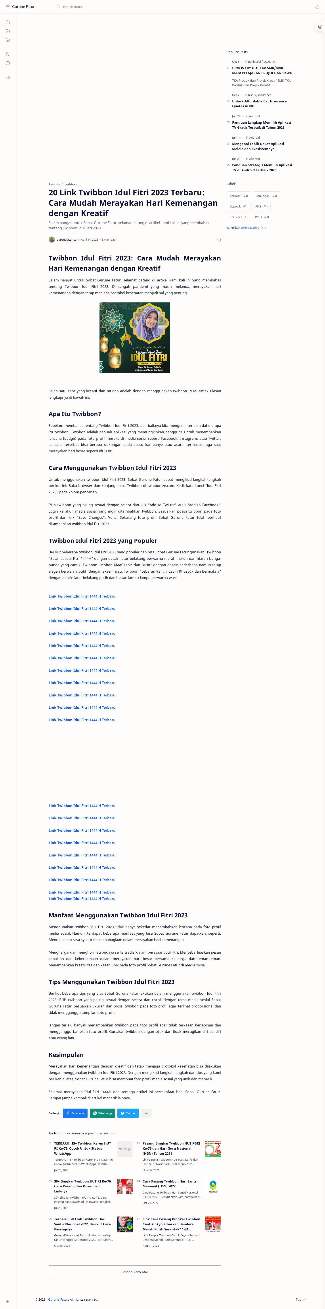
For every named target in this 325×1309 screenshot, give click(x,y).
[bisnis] (253, 95)
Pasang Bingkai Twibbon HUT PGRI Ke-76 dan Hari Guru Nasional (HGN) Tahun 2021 (171, 1148)
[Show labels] (248, 227)
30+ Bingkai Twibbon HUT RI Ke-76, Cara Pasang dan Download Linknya (83, 1186)
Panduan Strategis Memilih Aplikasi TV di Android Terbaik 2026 (262, 167)
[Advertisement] (115, 30)
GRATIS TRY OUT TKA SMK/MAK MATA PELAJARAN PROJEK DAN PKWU (262, 70)
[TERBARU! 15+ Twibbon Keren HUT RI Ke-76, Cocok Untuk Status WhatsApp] (125, 1149)
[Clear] (126, 6)
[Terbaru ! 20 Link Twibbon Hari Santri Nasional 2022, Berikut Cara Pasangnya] (125, 1224)
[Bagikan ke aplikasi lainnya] (146, 1113)
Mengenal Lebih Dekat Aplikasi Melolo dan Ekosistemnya (258, 146)
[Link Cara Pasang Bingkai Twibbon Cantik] (213, 1224)
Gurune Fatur (23, 6)
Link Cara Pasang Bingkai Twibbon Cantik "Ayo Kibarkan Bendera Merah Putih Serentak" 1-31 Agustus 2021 (171, 1224)
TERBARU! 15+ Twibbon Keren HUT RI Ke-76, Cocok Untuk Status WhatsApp (82, 1148)
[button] (317, 6)
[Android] (254, 116)
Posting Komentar (135, 1272)
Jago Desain (128, 1299)
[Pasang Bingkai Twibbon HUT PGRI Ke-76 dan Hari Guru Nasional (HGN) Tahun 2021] (213, 1149)
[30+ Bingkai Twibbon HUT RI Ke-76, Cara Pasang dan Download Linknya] (125, 1187)
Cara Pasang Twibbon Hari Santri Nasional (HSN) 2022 (170, 1183)
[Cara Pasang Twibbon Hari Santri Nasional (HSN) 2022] (213, 1187)
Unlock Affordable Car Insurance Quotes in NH (259, 103)
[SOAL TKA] (270, 62)
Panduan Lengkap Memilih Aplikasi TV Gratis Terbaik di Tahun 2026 (261, 125)
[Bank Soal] (255, 62)
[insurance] (264, 95)
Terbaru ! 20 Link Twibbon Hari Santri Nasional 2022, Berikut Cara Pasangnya (82, 1224)
